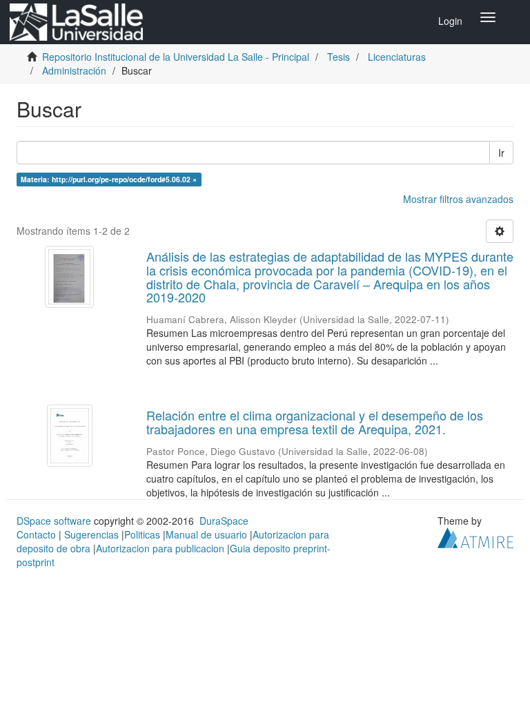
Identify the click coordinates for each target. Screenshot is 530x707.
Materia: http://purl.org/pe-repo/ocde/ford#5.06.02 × (109, 179)
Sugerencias (91, 534)
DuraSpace (223, 520)
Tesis (338, 57)
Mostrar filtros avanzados (458, 199)
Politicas (142, 534)
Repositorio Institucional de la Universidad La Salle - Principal (175, 57)
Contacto (36, 534)
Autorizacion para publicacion (160, 548)
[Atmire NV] (475, 536)
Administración (74, 70)
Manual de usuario (206, 534)
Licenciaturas (397, 57)
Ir (501, 152)
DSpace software (54, 520)
